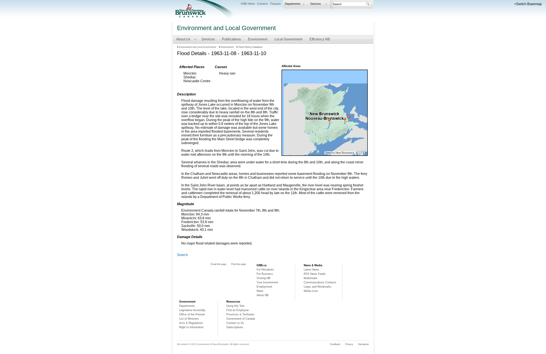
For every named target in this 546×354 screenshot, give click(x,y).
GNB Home (248, 3)
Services (208, 39)
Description (186, 94)
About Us (183, 39)
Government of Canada (240, 318)
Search (182, 255)
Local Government (288, 39)
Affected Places (192, 67)
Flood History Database (250, 47)
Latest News (311, 269)
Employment (264, 286)
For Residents (265, 269)
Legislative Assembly (192, 310)
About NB (263, 295)
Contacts (262, 3)
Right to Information (191, 327)
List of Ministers (189, 318)
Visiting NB (263, 278)
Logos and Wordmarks (317, 286)
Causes (221, 67)
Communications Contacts (320, 282)
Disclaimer (363, 344)
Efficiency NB (319, 39)
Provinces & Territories (240, 314)
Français (275, 3)
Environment (257, 39)
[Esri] (361, 152)
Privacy (349, 344)
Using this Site (235, 305)
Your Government (267, 282)
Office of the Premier (192, 314)
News (260, 291)
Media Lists (311, 291)
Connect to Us (235, 323)
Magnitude (185, 204)
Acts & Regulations (191, 323)
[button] (528, 4)
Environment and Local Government (198, 47)
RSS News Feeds (315, 273)
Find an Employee (237, 310)
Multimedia (310, 278)
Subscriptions (234, 327)
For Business (265, 273)
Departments (187, 305)
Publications (231, 39)
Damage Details (189, 237)
